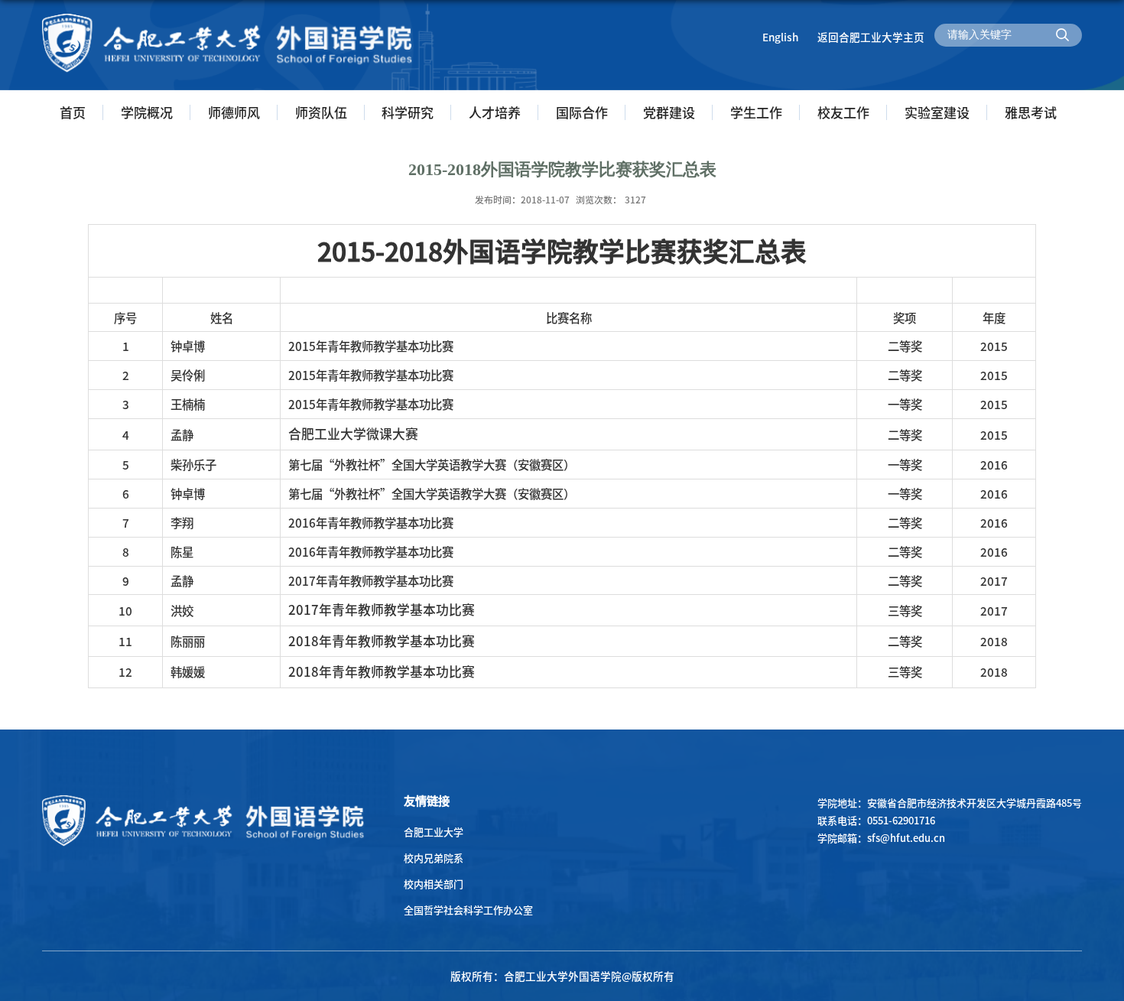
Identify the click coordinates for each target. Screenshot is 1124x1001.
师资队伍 (321, 112)
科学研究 (408, 112)
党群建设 (669, 112)
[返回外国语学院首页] (227, 18)
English (780, 36)
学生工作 (756, 112)
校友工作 (843, 112)
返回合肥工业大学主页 (870, 36)
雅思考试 (1031, 112)
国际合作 (582, 112)
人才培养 (495, 112)
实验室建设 (937, 112)
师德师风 (234, 112)
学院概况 (147, 112)
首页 (73, 112)
